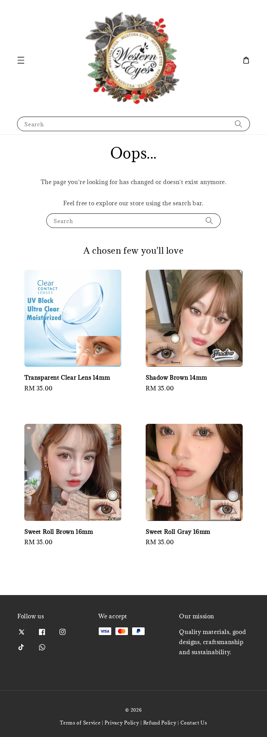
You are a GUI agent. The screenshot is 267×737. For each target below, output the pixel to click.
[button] (21, 60)
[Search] (238, 123)
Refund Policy (160, 723)
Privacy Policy (122, 723)
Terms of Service (80, 723)
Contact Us (193, 723)
